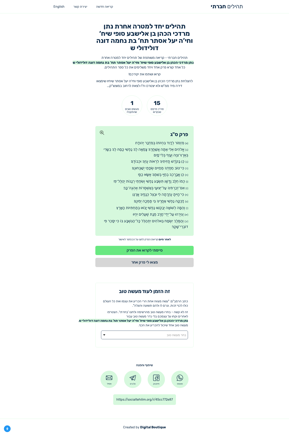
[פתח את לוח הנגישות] (7, 428)
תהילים (227, 6)
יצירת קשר (80, 6)
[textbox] (144, 335)
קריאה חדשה (104, 6)
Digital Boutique (153, 427)
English (58, 6)
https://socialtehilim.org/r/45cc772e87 (144, 399)
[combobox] (144, 335)
